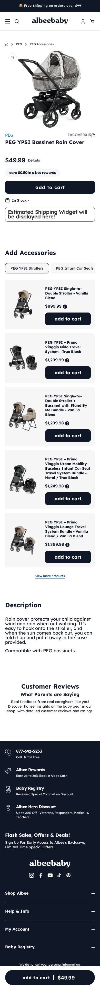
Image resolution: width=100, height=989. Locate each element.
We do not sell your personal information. (50, 964)
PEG (19, 44)
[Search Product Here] (16, 21)
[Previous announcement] (7, 6)
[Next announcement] (93, 6)
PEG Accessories (42, 44)
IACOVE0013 (79, 134)
